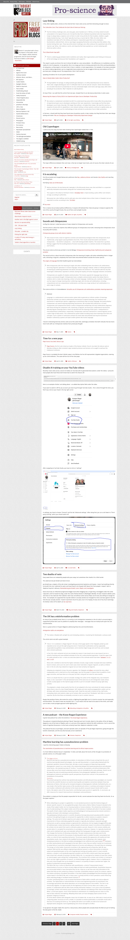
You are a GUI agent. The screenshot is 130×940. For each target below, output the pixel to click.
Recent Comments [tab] (27, 208)
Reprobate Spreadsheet (23, 129)
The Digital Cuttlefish (22, 139)
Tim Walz (72, 200)
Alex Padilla (101, 177)
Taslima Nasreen (21, 134)
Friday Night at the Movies (21, 156)
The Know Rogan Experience (78, 718)
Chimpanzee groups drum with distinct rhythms (57, 233)
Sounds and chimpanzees (55, 221)
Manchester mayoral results (23, 216)
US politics (79, 214)
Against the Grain (21, 72)
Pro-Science (19, 125)
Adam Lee (29, 166)
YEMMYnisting (20, 141)
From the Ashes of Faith (23, 93)
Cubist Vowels (20, 82)
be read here (67, 602)
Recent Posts (35, 1)
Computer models (74, 914)
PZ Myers (27, 157)
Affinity (18, 70)
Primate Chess (20, 123)
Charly (24, 172)
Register (17, 197)
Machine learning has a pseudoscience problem (65, 742)
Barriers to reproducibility (22, 222)
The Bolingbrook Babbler (23, 136)
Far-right (70, 120)
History (69, 167)
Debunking (73, 708)
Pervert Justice (20, 118)
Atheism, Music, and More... (24, 77)
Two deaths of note (52, 574)
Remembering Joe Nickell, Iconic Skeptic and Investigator (77, 588)
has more (47, 204)
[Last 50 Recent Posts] (19, 149)
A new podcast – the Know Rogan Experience (64, 714)
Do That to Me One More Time (23, 182)
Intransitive (19, 102)
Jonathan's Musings (22, 104)
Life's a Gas (19, 107)
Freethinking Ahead (22, 91)
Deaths (69, 214)
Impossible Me (20, 100)
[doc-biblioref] (103, 841)
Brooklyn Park (79, 193)
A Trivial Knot (20, 68)
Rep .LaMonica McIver (83, 177)
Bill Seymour (20, 79)
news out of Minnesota (56, 183)
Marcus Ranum (26, 179)
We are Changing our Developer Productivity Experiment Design (73, 115)
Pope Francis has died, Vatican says (53, 341)
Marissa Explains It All (22, 111)
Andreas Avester (21, 75)
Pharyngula (19, 120)
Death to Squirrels (21, 86)
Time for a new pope (53, 338)
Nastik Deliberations (22, 114)
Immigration (79, 708)
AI (67, 120)
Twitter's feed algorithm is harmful (25, 242)
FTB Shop (28, 1)
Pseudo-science (84, 914)
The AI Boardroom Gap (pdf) (51, 52)
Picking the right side (21, 234)
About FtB (6, 1)
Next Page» (75, 923)
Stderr (18, 132)
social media (72, 568)
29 (68, 923)
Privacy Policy (13, 1)
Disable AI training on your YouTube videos (63, 367)
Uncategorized (75, 167)
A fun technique (18, 178)
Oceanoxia (19, 116)
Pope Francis (50, 346)
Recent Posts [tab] (17, 208)
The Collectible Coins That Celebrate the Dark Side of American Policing (64, 27)
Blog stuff (70, 610)
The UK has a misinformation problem (61, 616)
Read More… (18, 60)
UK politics (86, 708)
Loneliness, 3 (18, 186)
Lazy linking (18, 228)
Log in (16, 199)
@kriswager (30, 58)
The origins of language (50, 261)
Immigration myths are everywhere (53, 630)
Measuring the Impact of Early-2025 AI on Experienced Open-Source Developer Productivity (70, 96)
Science (69, 332)
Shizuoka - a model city (21, 231)
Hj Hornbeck (32, 187)
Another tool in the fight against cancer (26, 219)
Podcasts (72, 735)
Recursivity (19, 127)
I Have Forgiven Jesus (22, 98)
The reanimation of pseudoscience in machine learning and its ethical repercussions (68, 748)
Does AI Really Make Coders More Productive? (56, 78)
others (91, 670)
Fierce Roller (20, 89)
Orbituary (74, 361)
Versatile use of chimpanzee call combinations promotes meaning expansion (89, 289)
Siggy (27, 176)
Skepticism (81, 610)
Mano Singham (20, 109)
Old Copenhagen (51, 126)
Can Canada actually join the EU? (23, 152)
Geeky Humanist (21, 95)
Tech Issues (22, 1)
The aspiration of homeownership (24, 174)
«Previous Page (47, 923)
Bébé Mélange (28, 183)
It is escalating (50, 174)
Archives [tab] (36, 208)
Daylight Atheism (21, 84)
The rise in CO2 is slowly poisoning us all (25, 160)
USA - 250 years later (21, 225)
